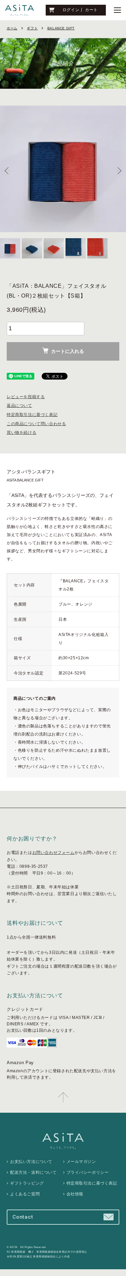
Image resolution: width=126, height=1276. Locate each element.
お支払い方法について (31, 1162)
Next (118, 170)
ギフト (32, 28)
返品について (19, 405)
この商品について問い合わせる (36, 423)
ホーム (12, 28)
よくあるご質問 (25, 1194)
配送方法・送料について (33, 1172)
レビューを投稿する (26, 396)
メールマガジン (81, 1162)
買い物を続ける (21, 432)
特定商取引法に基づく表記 (32, 414)
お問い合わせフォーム (53, 852)
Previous (7, 170)
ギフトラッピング (27, 1183)
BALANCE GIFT (61, 28)
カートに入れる (67, 351)
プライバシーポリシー (88, 1172)
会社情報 (75, 1194)
